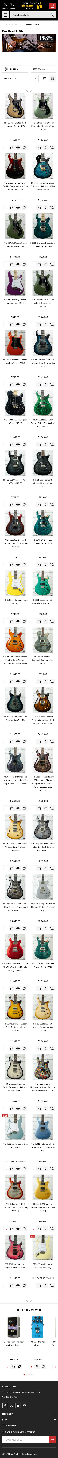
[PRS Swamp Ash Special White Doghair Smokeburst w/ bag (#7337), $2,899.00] (15, 1060)
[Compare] (24, 140)
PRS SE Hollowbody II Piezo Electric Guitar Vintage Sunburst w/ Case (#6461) (15, 652)
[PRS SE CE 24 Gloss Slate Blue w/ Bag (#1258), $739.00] (43, 516)
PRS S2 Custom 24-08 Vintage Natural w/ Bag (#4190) (43, 1020)
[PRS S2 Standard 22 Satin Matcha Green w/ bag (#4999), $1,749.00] (43, 276)
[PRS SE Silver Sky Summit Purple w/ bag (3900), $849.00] (15, 276)
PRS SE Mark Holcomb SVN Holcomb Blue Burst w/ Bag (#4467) (43, 356)
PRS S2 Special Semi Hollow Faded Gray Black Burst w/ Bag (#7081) (43, 839)
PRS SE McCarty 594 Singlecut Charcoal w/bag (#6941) (43, 652)
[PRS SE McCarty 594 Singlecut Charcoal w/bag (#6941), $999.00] (43, 633)
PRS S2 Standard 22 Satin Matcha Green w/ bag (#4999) (43, 295)
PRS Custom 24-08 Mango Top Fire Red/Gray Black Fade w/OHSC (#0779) (15, 179)
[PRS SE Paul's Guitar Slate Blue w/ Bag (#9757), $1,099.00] (43, 940)
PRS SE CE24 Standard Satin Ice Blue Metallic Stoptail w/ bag (43, 1140)
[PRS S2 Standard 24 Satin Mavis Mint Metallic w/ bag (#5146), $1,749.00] (43, 99)
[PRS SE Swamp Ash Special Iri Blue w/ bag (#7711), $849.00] (43, 219)
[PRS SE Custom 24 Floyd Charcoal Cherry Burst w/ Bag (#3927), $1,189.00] (15, 516)
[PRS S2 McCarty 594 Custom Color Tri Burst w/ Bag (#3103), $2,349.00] (15, 1000)
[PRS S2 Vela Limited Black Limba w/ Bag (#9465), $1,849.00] (15, 99)
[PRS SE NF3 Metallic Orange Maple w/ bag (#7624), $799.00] (15, 336)
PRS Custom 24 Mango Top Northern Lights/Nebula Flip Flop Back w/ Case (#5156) (15, 773)
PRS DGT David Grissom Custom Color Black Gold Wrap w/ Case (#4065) (43, 713)
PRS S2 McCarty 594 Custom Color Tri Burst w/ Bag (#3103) (15, 1020)
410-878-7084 (12, 1443)
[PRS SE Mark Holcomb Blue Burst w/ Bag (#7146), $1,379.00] (15, 693)
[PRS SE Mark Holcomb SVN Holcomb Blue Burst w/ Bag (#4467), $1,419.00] (43, 336)
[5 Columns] (52, 78)
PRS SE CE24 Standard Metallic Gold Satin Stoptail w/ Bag (43, 1200)
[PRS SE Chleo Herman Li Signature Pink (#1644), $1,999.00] (15, 1240)
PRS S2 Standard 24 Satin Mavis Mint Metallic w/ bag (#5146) (42, 119)
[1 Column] (44, 78)
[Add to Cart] (11, 140)
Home (5, 24)
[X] (11, 1451)
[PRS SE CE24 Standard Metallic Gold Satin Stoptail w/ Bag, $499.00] (43, 1180)
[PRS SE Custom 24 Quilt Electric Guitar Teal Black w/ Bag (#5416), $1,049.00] (43, 396)
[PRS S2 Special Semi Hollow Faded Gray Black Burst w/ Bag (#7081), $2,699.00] (43, 820)
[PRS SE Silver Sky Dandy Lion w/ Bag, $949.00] (15, 576)
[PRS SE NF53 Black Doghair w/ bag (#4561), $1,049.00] (15, 396)
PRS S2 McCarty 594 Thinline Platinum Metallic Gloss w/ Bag (43, 899)
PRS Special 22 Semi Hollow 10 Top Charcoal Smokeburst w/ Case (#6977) (15, 899)
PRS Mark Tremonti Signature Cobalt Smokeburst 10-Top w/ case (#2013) (43, 179)
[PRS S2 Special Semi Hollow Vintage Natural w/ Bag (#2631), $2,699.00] (15, 820)
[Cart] (52, 6)
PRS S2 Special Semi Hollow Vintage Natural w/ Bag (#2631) (15, 839)
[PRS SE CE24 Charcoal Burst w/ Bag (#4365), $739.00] (15, 456)
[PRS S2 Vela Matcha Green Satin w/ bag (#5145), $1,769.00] (15, 219)
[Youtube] (24, 1451)
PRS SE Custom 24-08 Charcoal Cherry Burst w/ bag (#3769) (15, 1200)
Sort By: (37, 69)
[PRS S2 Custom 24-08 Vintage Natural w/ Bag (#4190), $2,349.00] (43, 1000)
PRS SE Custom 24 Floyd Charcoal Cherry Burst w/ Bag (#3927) (15, 536)
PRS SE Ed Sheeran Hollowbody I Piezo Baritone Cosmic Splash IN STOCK (42, 1080)
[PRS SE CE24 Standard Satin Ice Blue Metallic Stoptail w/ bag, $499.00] (43, 1120)
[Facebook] (5, 1451)
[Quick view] (18, 140)
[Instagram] (18, 1451)
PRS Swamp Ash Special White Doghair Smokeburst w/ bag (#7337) (15, 1080)
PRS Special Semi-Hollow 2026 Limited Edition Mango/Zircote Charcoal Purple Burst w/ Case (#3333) (43, 776)
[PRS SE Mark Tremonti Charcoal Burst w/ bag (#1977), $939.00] (43, 456)
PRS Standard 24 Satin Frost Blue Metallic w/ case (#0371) (15, 1317)
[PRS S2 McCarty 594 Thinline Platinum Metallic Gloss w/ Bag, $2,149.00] (43, 880)
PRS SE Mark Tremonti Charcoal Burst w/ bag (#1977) (42, 476)
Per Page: (8, 78)
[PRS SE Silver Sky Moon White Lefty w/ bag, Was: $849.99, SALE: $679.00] (43, 1240)
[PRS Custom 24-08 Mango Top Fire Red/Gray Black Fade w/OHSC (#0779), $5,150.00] (15, 159)
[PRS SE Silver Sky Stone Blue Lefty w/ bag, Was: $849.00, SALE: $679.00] (15, 1120)
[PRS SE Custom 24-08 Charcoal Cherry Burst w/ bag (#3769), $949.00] (15, 1180)
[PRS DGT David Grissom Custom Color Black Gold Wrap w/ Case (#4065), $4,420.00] (43, 693)
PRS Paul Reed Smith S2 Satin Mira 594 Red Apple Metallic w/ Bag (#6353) (15, 960)
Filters (14, 69)
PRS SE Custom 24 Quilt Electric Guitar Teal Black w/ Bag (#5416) (43, 416)
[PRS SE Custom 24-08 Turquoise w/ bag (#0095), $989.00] (43, 576)
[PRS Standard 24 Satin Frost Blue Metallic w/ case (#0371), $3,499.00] (15, 1297)
